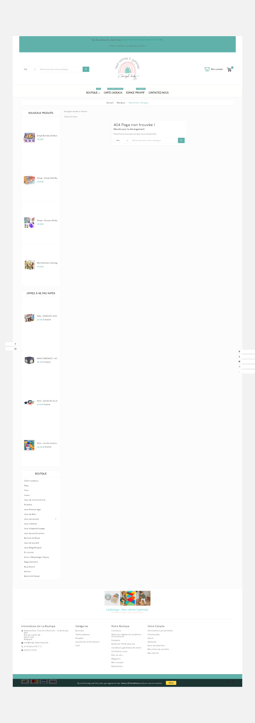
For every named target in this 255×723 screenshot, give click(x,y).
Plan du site (117, 655)
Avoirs (150, 638)
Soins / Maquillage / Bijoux (36, 557)
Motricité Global (32, 576)
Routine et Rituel (32, 538)
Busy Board (29, 567)
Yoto (26, 490)
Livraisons (116, 631)
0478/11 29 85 (30, 650)
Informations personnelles (160, 631)
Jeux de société (31, 543)
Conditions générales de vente (126, 648)
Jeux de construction (34, 533)
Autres (27, 571)
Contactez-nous (119, 651)
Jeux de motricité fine (34, 500)
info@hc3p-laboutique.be (36, 643)
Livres (27, 495)
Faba (26, 486)
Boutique (41, 474)
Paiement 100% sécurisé (123, 644)
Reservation (117, 666)
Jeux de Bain (30, 514)
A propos (115, 640)
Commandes (154, 634)
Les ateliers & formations (87, 642)
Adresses (152, 642)
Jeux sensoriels (31, 519)
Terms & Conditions (130, 683)
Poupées (28, 505)
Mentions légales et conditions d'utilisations (126, 635)
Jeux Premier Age (32, 509)
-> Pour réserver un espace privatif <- (127, 46)
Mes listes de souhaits (158, 649)
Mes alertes (153, 653)
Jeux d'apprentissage (34, 528)
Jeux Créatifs (30, 524)
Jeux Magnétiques (33, 547)
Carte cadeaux (31, 481)
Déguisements (31, 562)
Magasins (116, 659)
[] (86, 69)
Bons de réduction (156, 645)
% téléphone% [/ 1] (32, 646)
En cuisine (29, 552)
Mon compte (117, 662)
